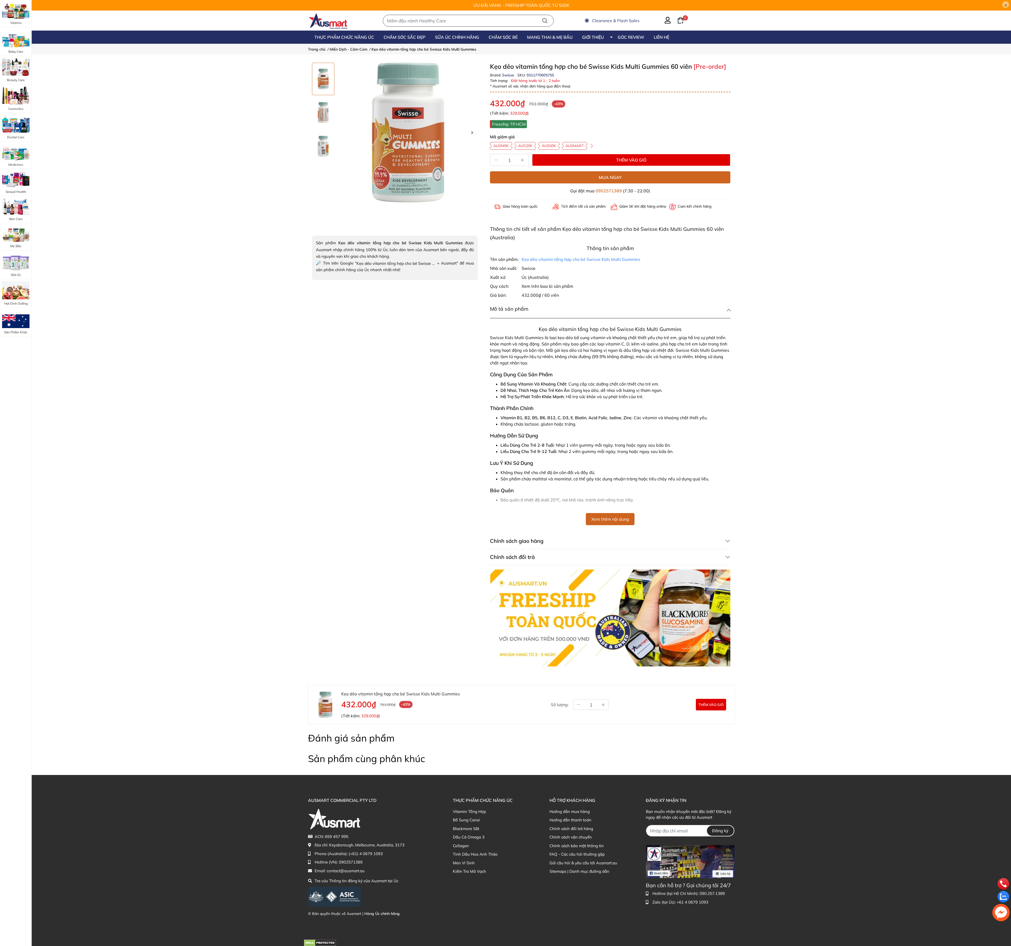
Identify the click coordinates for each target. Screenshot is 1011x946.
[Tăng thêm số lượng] (603, 704)
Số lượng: (560, 704)
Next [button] (472, 132)
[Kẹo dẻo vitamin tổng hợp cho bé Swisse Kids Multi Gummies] (408, 132)
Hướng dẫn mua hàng (569, 811)
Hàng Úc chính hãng (382, 913)
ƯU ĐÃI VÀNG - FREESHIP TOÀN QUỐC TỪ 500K (521, 5)
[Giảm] (496, 160)
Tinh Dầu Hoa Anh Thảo (475, 854)
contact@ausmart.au (346, 870)
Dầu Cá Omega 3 (468, 837)
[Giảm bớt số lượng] (578, 704)
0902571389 (609, 190)
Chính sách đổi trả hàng (571, 828)
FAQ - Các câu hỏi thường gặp (577, 854)
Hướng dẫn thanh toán (570, 819)
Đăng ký (720, 830)
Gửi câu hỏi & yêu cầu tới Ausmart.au (583, 862)
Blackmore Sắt (466, 828)
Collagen (461, 845)
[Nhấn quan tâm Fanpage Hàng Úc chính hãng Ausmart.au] (690, 861)
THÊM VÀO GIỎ (631, 160)
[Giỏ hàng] (677, 19)
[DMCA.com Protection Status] (320, 942)
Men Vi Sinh (464, 862)
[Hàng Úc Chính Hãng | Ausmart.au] (328, 20)
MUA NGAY (610, 177)
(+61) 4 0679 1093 (366, 853)
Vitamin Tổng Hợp (469, 811)
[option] (323, 79)
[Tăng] (523, 160)
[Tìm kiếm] (545, 21)
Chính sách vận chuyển (570, 837)
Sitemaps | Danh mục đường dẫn (579, 871)
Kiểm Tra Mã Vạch (469, 871)
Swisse (508, 75)
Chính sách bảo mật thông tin (576, 845)
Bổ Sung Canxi (466, 819)
